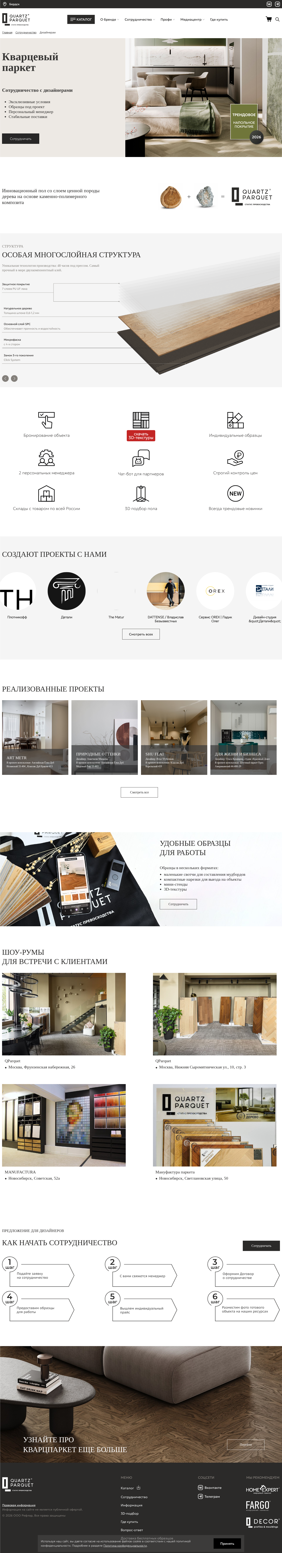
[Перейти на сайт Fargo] (258, 1510)
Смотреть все (139, 792)
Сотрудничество (134, 1497)
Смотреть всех (141, 634)
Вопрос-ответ (132, 1530)
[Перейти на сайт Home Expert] (263, 1493)
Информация (131, 1505)
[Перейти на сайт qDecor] (263, 1523)
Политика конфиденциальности (125, 1545)
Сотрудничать (20, 139)
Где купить (129, 1522)
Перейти (246, 1444)
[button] (5, 379)
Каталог (127, 1488)
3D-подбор (130, 1513)
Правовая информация (19, 1505)
